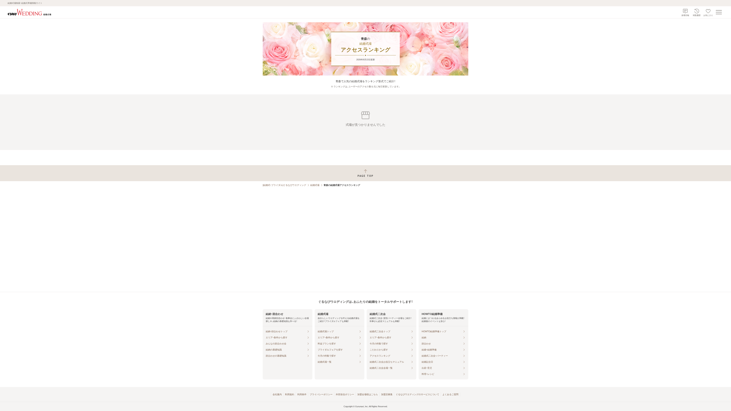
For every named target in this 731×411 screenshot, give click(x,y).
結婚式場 (314, 185)
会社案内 (277, 394)
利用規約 (289, 394)
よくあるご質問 (450, 394)
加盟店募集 (387, 394)
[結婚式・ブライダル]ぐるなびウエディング (284, 185)
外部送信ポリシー (345, 394)
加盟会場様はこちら (367, 394)
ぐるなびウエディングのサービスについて (417, 394)
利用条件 (301, 394)
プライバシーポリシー (321, 394)
